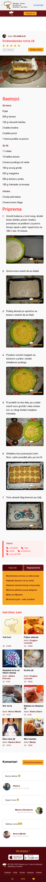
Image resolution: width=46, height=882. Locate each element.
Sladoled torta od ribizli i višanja (12, 666)
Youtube (22, 872)
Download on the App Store (15, 857)
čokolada (14, 548)
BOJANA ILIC (20, 36)
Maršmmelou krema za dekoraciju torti (23, 576)
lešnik (12, 551)
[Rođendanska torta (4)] (25, 249)
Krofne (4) (34, 666)
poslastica (25, 551)
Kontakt (19, 866)
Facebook (7, 872)
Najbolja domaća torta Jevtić (20, 580)
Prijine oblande (34, 631)
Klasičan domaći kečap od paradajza (23, 585)
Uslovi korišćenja (35, 864)
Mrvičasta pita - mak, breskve (20, 599)
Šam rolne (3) (12, 732)
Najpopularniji (33, 567)
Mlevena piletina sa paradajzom (21, 590)
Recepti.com (4, 865)
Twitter (15, 872)
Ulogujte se (30, 13)
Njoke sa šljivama (14, 594)
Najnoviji (13, 567)
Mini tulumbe (34, 732)
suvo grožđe (15, 554)
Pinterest (39, 872)
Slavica (16, 786)
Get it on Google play (31, 857)
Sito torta (12, 700)
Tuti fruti (12, 631)
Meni (23, 879)
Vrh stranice (22, 851)
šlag (26, 548)
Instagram (30, 872)
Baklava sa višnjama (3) (34, 700)
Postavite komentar (33, 762)
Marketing (11, 866)
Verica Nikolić (19, 833)
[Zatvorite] (2, 5)
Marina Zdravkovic (24, 810)
